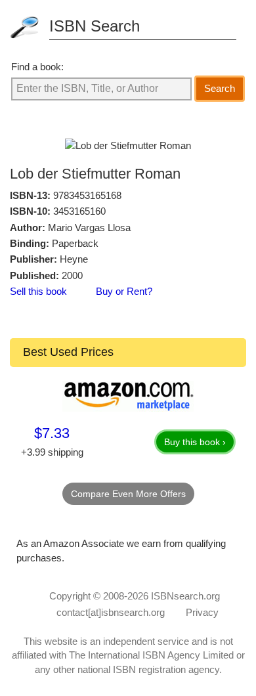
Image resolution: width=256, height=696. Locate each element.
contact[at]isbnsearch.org (110, 612)
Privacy (202, 612)
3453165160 (79, 211)
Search (219, 88)
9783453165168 (87, 195)
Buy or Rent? (124, 291)
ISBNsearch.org (185, 595)
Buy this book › (195, 442)
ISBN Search (94, 26)
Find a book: (37, 66)
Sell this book (38, 291)
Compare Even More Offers (128, 494)
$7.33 (52, 433)
